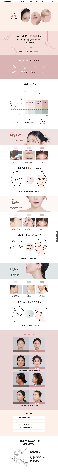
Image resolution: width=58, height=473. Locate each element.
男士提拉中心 (36, 1)
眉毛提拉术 (24, 1)
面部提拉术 (20, 1)
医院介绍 (40, 1)
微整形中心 (28, 1)
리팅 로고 (7, 1)
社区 (42, 1)
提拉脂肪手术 (31, 1)
